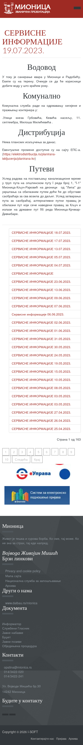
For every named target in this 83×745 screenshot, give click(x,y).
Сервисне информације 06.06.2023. (38, 314)
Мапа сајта (13, 576)
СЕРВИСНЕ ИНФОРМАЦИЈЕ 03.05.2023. (41, 396)
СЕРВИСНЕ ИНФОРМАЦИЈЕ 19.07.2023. (32, 41)
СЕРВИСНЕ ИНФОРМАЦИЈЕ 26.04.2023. (41, 420)
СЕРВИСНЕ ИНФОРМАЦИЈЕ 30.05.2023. (41, 347)
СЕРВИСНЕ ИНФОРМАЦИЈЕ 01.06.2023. (41, 330)
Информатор (11, 623)
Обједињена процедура (19, 646)
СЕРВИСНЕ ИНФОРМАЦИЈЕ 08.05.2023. (41, 388)
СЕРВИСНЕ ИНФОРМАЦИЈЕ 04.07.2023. (41, 265)
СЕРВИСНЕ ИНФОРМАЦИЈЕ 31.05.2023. (41, 338)
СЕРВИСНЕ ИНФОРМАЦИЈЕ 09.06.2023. (41, 298)
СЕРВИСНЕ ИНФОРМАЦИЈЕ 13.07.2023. (41, 249)
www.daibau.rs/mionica (21, 603)
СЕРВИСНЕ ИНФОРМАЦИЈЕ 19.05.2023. (41, 363)
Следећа (21, 459)
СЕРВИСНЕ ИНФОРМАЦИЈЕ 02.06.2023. (41, 322)
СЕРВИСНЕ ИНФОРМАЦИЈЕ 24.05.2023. (41, 355)
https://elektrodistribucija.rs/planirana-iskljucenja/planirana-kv (29, 156)
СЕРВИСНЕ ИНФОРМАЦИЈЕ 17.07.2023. (41, 240)
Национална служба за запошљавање (33, 580)
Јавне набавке (12, 632)
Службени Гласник (15, 628)
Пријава (61, 738)
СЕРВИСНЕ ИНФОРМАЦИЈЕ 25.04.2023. (41, 428)
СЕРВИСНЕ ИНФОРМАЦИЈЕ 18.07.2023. (41, 232)
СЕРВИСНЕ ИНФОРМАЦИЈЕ (32, 273)
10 (6, 459)
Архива (10, 585)
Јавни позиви (11, 641)
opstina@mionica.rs (18, 667)
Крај (37, 459)
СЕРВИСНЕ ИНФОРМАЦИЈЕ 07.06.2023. (41, 306)
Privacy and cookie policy (23, 571)
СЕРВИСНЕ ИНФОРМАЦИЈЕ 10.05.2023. (41, 379)
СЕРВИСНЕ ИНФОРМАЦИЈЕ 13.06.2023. (41, 289)
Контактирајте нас (42, 738)
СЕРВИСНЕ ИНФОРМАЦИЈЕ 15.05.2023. (41, 371)
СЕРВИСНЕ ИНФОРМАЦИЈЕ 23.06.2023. (41, 281)
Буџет (6, 637)
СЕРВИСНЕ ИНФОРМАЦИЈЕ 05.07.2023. (41, 257)
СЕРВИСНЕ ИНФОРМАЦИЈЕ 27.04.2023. (41, 412)
